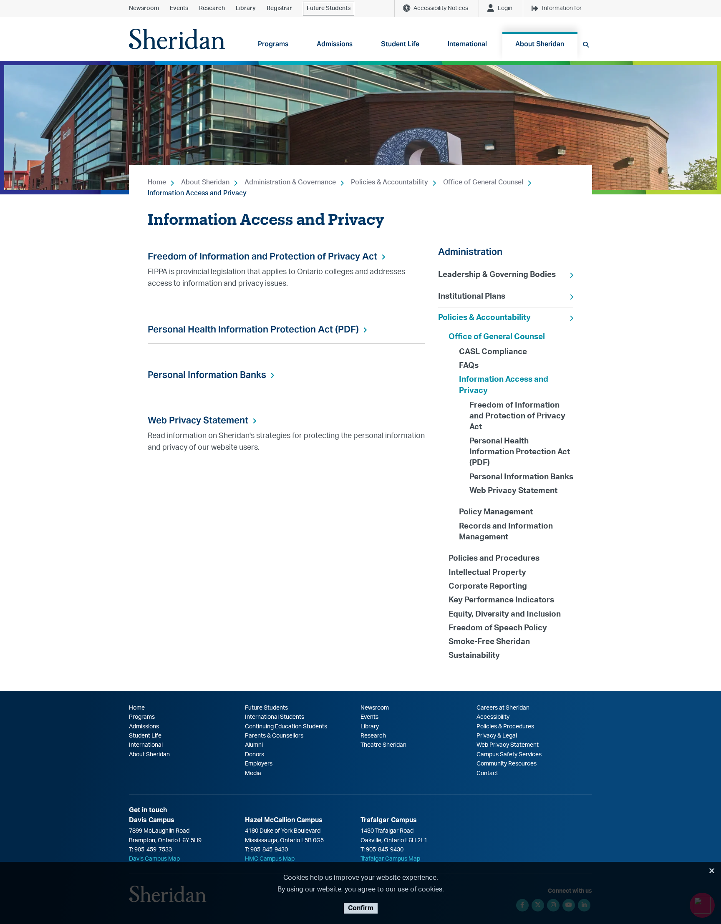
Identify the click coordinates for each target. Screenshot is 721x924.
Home (157, 182)
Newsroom (144, 8)
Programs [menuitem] (273, 44)
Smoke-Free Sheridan (489, 642)
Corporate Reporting (488, 586)
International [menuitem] (467, 44)
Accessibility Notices (440, 8)
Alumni (254, 745)
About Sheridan (205, 182)
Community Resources (506, 764)
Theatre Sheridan (383, 745)
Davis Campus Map (154, 859)
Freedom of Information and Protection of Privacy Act (262, 256)
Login (505, 8)
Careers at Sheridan (502, 708)
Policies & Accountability (389, 182)
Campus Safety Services (509, 755)
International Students (274, 717)
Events (179, 8)
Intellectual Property (487, 573)
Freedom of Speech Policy (498, 628)
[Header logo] (177, 39)
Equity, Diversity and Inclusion (505, 614)
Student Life (145, 736)
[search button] (586, 44)
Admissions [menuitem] (335, 44)
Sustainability (474, 656)
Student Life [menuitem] (400, 44)
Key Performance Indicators (501, 600)
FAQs (469, 366)
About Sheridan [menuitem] (539, 44)
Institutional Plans (471, 296)
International (146, 745)
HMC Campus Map (270, 859)
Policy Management (496, 512)
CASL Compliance (493, 352)
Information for (562, 8)
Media (253, 773)
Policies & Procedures (505, 727)
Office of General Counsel (483, 182)
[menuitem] (505, 274)
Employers (258, 764)
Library (246, 8)
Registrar (279, 8)
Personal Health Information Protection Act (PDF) (253, 329)
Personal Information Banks (207, 374)
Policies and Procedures (494, 558)
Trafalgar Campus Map (390, 859)
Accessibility (492, 717)
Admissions (144, 727)
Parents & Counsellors (274, 736)
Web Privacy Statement (198, 420)
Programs (142, 717)
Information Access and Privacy (197, 193)
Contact (487, 773)
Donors (254, 755)
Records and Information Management (506, 531)
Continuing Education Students (286, 727)
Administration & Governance (290, 182)
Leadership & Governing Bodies (497, 275)
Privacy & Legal (496, 736)
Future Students (328, 8)
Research (212, 8)
